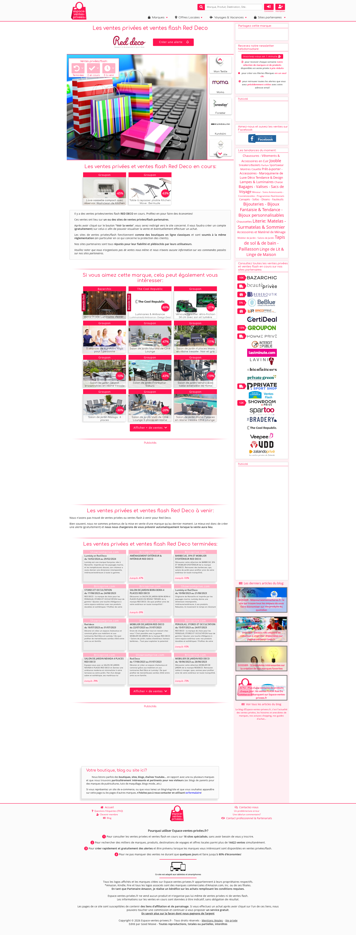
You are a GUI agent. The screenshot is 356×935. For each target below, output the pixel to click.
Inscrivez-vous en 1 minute (260, 56)
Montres (245, 169)
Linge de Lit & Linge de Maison (265, 251)
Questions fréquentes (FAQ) (108, 810)
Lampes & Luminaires (257, 182)
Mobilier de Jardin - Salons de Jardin (256, 237)
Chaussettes (244, 221)
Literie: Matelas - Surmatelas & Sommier (262, 224)
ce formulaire (193, 792)
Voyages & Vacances (228, 17)
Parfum (265, 165)
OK (259, 6)
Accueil (108, 807)
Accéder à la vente (109, 201)
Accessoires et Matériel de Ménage (261, 232)
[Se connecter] (269, 7)
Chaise (278, 182)
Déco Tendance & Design (265, 177)
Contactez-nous (248, 807)
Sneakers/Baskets (250, 165)
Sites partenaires (269, 17)
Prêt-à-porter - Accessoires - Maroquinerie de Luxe (261, 173)
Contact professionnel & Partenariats (248, 818)
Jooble (275, 160)
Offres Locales (188, 17)
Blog (108, 818)
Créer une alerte (170, 42)
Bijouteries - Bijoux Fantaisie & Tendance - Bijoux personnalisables (261, 209)
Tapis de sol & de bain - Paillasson (262, 243)
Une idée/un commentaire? (247, 814)
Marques (157, 17)
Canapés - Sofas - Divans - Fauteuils (261, 199)
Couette (256, 169)
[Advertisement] (150, 472)
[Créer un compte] (280, 7)
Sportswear (277, 165)
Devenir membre (108, 814)
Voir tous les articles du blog (263, 704)
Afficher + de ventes (149, 427)
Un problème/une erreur (246, 810)
